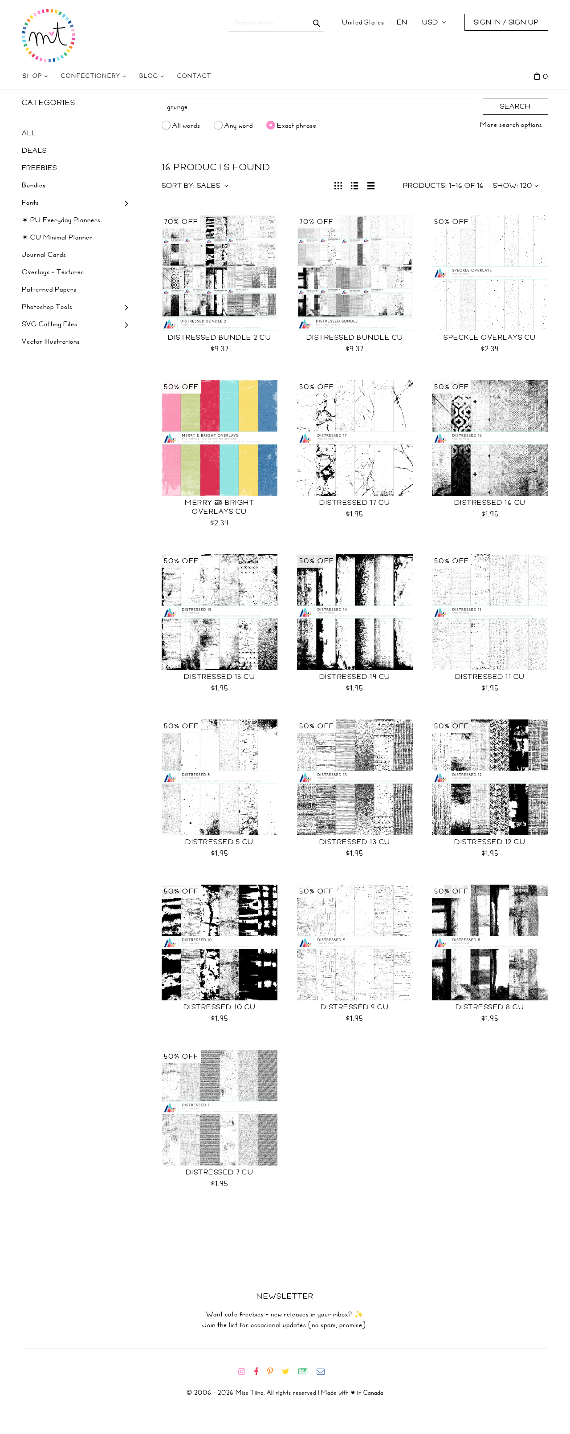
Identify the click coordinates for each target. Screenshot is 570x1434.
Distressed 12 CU (489, 842)
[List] (354, 184)
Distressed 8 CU (490, 1007)
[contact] (324, 1371)
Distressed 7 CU (220, 1172)
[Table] (371, 184)
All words (186, 125)
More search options (511, 124)
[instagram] (245, 1371)
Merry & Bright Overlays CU (219, 507)
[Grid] (338, 184)
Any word (238, 125)
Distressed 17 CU (354, 502)
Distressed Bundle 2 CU (219, 337)
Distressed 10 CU (219, 1007)
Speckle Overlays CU (490, 337)
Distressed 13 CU (355, 842)
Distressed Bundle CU (354, 337)
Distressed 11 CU (490, 676)
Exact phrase (297, 125)
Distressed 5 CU (219, 842)
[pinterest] (273, 1371)
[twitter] (289, 1371)
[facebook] (259, 1371)
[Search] (317, 22)
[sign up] (306, 1371)
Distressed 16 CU (490, 502)
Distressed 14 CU (355, 676)
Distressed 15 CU (219, 676)
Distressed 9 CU (355, 1007)
